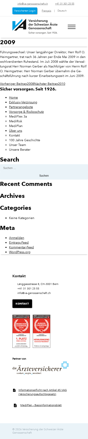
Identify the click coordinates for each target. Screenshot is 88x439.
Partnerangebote (21, 107)
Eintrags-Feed (19, 242)
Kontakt (14, 135)
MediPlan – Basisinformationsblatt (41, 405)
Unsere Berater (19, 150)
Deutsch (62, 10)
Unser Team (17, 145)
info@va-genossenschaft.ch (32, 3)
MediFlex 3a (18, 116)
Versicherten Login (24, 10)
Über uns (15, 131)
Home (13, 97)
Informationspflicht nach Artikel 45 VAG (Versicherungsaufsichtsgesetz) (43, 392)
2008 (17, 84)
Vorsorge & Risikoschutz (26, 112)
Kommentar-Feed (21, 247)
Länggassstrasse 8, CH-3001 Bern (37, 284)
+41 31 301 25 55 (64, 3)
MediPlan (16, 126)
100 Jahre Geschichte (24, 140)
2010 (49, 84)
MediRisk (15, 121)
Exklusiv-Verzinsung (23, 102)
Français (46, 10)
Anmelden (16, 238)
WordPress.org (19, 252)
